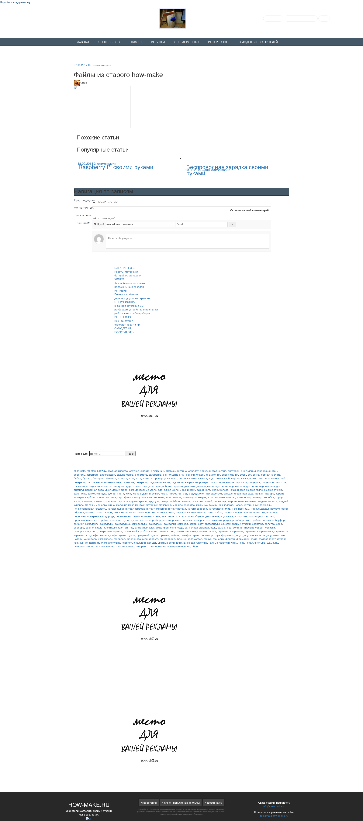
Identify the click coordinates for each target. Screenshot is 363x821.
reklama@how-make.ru (274, 816)
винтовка (184, 478)
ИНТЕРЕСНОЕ (218, 42)
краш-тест (111, 501)
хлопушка (114, 542)
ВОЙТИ (324, 18)
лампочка (197, 501)
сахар (193, 523)
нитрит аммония (156, 508)
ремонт (246, 520)
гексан (130, 482)
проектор (115, 520)
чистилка (259, 542)
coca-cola (79, 471)
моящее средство (184, 505)
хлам (104, 542)
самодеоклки (139, 523)
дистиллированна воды (265, 486)
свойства (257, 523)
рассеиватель (190, 520)
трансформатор (203, 535)
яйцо (195, 546)
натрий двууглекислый (257, 505)
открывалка (183, 512)
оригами (150, 512)
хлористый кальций (134, 542)
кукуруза (154, 501)
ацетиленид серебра (254, 471)
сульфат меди (98, 535)
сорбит (259, 527)
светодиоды (212, 523)
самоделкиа (122, 523)
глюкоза (281, 482)
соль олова (224, 527)
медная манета (267, 501)
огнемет (90, 512)
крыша (143, 501)
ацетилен (234, 471)
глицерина (268, 482)
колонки (220, 497)
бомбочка (254, 474)
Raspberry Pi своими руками (115, 167)
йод (185, 493)
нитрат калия (116, 508)
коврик (202, 497)
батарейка (155, 474)
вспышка (242, 478)
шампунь (272, 542)
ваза (131, 478)
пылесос (145, 520)
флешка (182, 539)
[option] (128, 166)
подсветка (226, 516)
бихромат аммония (208, 474)
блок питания (230, 474)
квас (150, 497)
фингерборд (167, 539)
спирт (93, 531)
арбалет (193, 471)
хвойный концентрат (86, 542)
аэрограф (92, 474)
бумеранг (99, 478)
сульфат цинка (117, 535)
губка (121, 486)
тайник (175, 535)
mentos (91, 471)
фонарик (218, 539)
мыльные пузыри (206, 505)
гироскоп (241, 482)
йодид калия (197, 493)
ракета (166, 520)
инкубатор (175, 493)
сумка (131, 535)
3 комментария (105, 163)
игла (128, 493)
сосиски (270, 527)
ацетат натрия (217, 471)
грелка (113, 486)
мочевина (165, 505)
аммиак (170, 471)
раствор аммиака (211, 520)
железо (224, 489)
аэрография (107, 474)
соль (213, 527)
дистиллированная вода (89, 489)
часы (234, 542)
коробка (269, 497)
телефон (186, 535)
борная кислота (271, 474)
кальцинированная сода (238, 493)
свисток (225, 523)
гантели (98, 482)
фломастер (195, 539)
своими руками (241, 523)
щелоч (130, 546)
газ (90, 482)
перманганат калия (128, 516)
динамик (189, 486)
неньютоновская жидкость (90, 508)
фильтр (153, 539)
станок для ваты (186, 531)
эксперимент (158, 546)
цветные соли (166, 542)
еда (160, 489)
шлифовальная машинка (89, 546)
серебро (79, 527)
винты (195, 478)
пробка (104, 520)
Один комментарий (216, 169)
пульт (126, 520)
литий (208, 501)
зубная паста (116, 493)
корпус (279, 497)
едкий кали (188, 489)
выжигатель (256, 478)
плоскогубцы (193, 516)
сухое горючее (160, 535)
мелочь (89, 505)
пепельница (81, 516)
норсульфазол (260, 508)
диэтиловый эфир (116, 489)
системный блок (144, 527)
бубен (77, 478)
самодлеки (155, 523)
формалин (243, 539)
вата (138, 478)
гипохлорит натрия (222, 482)
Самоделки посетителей (257, 42)
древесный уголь (145, 489)
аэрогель (79, 474)
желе (215, 489)
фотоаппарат (267, 539)
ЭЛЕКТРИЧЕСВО (110, 42)
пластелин (168, 516)
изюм (164, 493)
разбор (156, 520)
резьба (236, 520)
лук (224, 501)
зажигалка (80, 493)
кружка (133, 501)
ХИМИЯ (136, 42)
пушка (135, 520)
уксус (239, 535)
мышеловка (226, 505)
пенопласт (272, 512)
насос (238, 505)
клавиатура (190, 497)
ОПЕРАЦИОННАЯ (186, 42)
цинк (179, 542)
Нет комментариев (99, 65)
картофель (124, 497)
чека (241, 542)
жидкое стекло (273, 489)
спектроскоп (81, 531)
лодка (217, 501)
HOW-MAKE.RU (56, 17)
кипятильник (173, 497)
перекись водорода (102, 516)
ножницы (243, 508)
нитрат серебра (135, 508)
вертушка (164, 478)
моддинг (121, 505)
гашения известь (114, 482)
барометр (141, 474)
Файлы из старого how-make (83, 211)
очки (210, 512)
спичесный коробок (136, 531)
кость (77, 501)
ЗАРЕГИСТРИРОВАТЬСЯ (300, 18)
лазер (164, 501)
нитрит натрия (177, 508)
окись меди (121, 512)
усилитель (90, 539)
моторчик (151, 505)
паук (249, 512)
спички (153, 531)
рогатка (266, 520)
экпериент (142, 546)
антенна (182, 471)
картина (111, 497)
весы (174, 478)
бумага (87, 478)
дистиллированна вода (235, 486)
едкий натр (203, 489)
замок (91, 493)
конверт (258, 497)
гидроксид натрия (183, 482)
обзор (285, 508)
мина (111, 505)
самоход (182, 523)
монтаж (139, 505)
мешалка (101, 505)
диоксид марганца (207, 486)
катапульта (139, 497)
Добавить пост (273, 18)
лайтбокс (175, 501)
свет (200, 523)
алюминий (157, 471)
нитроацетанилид (219, 508)
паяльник (259, 512)
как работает (214, 493)
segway (101, 471)
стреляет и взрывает (230, 531)
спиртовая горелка (110, 531)
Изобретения (148, 802)
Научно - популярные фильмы (181, 802)
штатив (120, 546)
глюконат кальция (85, 486)
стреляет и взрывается (259, 531)
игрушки (154, 493)
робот (256, 520)
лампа (186, 501)
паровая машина (234, 512)
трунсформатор (224, 535)
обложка (79, 512)
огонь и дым (104, 512)
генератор (142, 482)
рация (227, 520)
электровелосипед (178, 546)
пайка (218, 512)
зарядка (101, 493)
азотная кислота (118, 471)
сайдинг (79, 523)
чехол (249, 542)
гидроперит (202, 482)
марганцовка (236, 501)
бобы (243, 474)
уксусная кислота (254, 535)
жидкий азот (237, 489)
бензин (190, 474)
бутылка (111, 478)
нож (234, 508)
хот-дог (151, 542)
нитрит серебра (197, 508)
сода (180, 527)
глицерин (254, 482)
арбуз (203, 471)
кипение (159, 497)
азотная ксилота (139, 471)
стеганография (206, 531)
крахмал (99, 501)
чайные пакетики (219, 542)
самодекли (92, 523)
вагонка (122, 478)
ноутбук (275, 508)
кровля (123, 501)
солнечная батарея (197, 527)
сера (279, 523)
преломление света (86, 520)
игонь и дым (140, 493)
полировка (240, 516)
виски (203, 478)
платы (180, 516)
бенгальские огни (174, 474)
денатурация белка (160, 486)
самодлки (170, 523)
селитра (270, 523)
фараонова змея (137, 539)
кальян (259, 493)
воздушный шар (226, 478)
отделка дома (165, 512)
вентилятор (150, 478)
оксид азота (136, 512)
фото (254, 539)
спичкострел (166, 531)
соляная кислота (243, 527)
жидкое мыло (254, 489)
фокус (207, 539)
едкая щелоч (172, 489)
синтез (129, 527)
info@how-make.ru (274, 806)
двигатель (141, 486)
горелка (102, 486)
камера (269, 493)
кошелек (87, 501)
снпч (173, 527)
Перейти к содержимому (15, 2)
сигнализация (114, 527)
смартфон (162, 527)
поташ (270, 516)
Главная (82, 42)
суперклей (143, 535)
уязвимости (105, 539)
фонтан (230, 539)
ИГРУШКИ (158, 42)
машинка (250, 501)
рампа (176, 520)
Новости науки (214, 802)
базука (121, 474)
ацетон (272, 471)
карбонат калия (95, 497)
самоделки (106, 523)
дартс (129, 486)
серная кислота (95, 527)
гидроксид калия (160, 482)
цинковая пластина (195, 542)
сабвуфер (278, 520)
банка (129, 474)
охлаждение (198, 512)
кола (210, 497)
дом (131, 489)
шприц (110, 546)
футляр (281, 539)
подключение (210, 516)
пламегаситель (150, 516)
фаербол (119, 539)
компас (230, 497)
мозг (131, 505)
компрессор (244, 497)
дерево (178, 486)
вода (211, 478)
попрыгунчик (257, 516)
